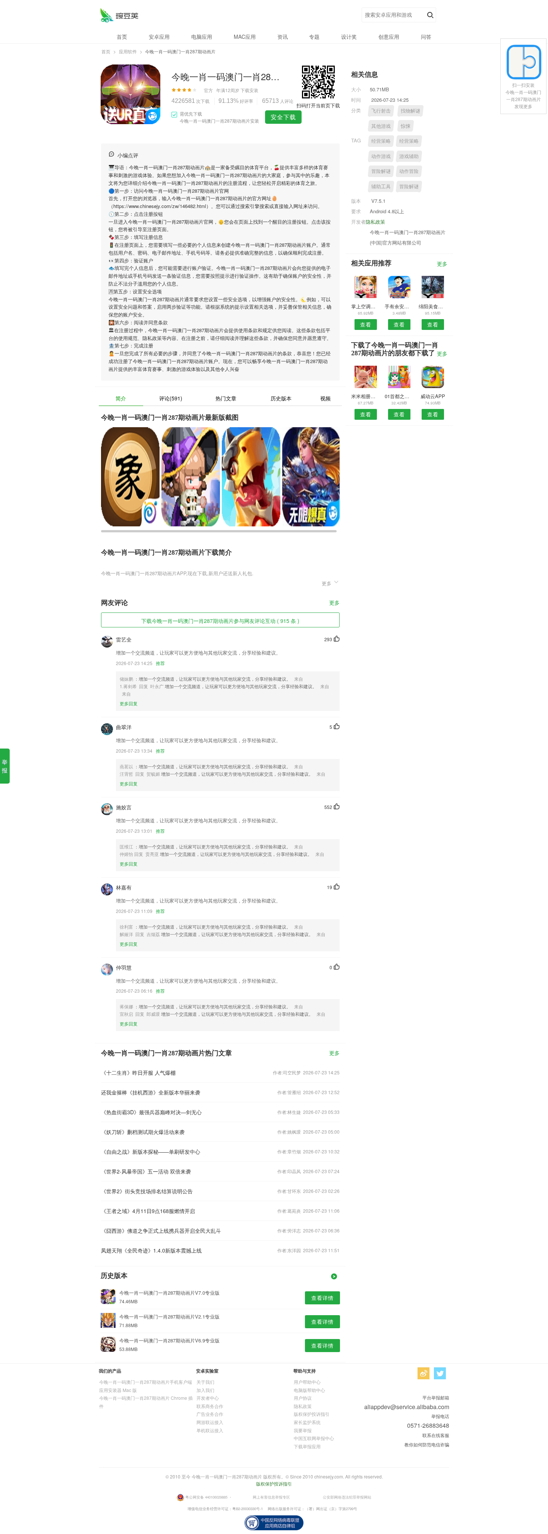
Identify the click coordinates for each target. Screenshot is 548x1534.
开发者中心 (207, 1398)
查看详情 (322, 1297)
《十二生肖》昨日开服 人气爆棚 (138, 1072)
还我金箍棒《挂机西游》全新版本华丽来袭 (150, 1092)
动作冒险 (409, 170)
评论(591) (170, 398)
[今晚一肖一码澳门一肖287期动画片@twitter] (440, 1373)
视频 (325, 398)
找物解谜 (410, 110)
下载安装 (249, 90)
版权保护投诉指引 (312, 1414)
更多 (334, 603)
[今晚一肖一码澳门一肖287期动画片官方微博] (423, 1373)
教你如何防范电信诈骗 (426, 1444)
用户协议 (303, 1398)
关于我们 (205, 1382)
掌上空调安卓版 (365, 306)
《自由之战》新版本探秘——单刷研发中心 (150, 1151)
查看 (365, 324)
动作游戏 (381, 156)
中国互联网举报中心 (314, 1438)
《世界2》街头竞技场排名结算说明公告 (147, 1191)
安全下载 (283, 117)
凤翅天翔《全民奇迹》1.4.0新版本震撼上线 (151, 1250)
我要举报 (303, 1430)
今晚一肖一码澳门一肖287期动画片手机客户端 (145, 1382)
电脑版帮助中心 (309, 1390)
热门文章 (225, 398)
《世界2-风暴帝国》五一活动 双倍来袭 (146, 1171)
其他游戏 (381, 125)
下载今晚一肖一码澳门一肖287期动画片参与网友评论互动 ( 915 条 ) (220, 620)
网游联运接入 (209, 1422)
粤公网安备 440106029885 (206, 1497)
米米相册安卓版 (365, 396)
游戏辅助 (409, 156)
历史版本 (281, 398)
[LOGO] (119, 15)
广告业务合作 (209, 1414)
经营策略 (381, 140)
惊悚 (405, 125)
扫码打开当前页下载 (318, 105)
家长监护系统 (307, 1422)
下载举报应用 (307, 1446)
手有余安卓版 (399, 306)
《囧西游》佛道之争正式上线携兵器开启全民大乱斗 (161, 1230)
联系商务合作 (209, 1406)
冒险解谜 (381, 170)
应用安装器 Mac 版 (118, 1390)
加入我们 (205, 1390)
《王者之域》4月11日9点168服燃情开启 (148, 1211)
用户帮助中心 (307, 1382)
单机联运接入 (209, 1430)
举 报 (4, 766)
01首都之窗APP (399, 396)
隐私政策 (375, 221)
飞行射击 (381, 110)
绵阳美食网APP (433, 306)
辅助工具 (381, 186)
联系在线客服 (435, 1435)
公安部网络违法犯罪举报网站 (347, 1497)
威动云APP (433, 396)
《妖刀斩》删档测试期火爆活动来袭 (143, 1131)
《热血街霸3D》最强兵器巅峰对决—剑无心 (151, 1112)
